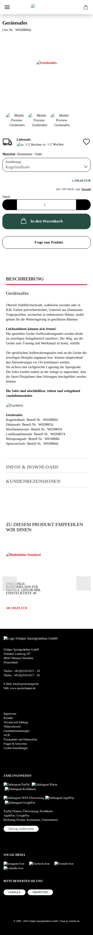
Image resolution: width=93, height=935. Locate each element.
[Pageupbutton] (13, 928)
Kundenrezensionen (33, 481)
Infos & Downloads (32, 467)
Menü (7, 7)
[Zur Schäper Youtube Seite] (66, 863)
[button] (9, 204)
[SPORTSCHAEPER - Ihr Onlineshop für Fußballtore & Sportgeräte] (46, 7)
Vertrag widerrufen (21, 829)
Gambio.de (74, 921)
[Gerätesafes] (46, 68)
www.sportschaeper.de (23, 688)
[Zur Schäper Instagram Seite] (16, 863)
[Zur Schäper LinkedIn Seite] (16, 868)
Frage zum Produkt (49, 242)
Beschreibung (25, 278)
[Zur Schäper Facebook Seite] (41, 863)
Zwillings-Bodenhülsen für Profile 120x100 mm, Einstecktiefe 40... (23, 588)
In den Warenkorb (47, 221)
